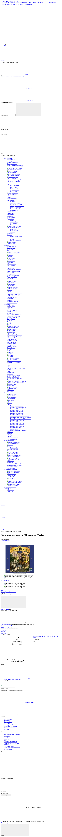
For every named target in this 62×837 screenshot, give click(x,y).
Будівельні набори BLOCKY (18, 430)
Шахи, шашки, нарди (16, 236)
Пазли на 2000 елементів (17, 423)
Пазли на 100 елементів (16, 408)
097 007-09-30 (29, 100)
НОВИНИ (3, 2)
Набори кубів (14, 448)
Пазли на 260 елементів (16, 411)
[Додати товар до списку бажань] (13, 602)
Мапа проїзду (4, 822)
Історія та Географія (15, 207)
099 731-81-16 (29, 88)
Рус (5, 45)
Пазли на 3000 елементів (17, 424)
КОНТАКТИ (53, 2)
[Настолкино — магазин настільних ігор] (8, 687)
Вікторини (13, 201)
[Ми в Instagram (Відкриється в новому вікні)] (37, 16)
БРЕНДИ (13, 2)
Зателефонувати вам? (6, 102)
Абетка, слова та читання (17, 206)
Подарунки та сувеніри (10, 469)
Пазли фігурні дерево (16, 427)
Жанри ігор (7, 245)
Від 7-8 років (13, 187)
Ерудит (12, 239)
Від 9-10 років (14, 188)
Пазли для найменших (16, 406)
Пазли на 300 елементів (16, 413)
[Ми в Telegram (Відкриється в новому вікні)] (13, 29)
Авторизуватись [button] (5, 624)
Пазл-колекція (14, 429)
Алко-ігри (13, 229)
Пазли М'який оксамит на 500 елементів (21, 417)
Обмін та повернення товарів (15, 4)
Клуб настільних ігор (10, 487)
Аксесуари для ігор (9, 440)
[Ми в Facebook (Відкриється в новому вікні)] (13, 16)
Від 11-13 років (14, 190)
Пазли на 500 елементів (16, 414)
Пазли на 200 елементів (16, 410)
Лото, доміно (14, 237)
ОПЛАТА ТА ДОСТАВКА (41, 2)
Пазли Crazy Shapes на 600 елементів (20, 419)
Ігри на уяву (13, 224)
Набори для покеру (15, 240)
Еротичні (12, 232)
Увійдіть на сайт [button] (5, 627)
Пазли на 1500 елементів (17, 421)
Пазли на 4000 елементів (17, 426)
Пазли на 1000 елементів (17, 420)
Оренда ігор (7, 488)
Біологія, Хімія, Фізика (16, 209)
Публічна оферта (28, 4)
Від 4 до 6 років (14, 185)
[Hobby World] (5, 580)
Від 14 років (13, 191)
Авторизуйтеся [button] (5, 609)
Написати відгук (5, 540)
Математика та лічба (16, 204)
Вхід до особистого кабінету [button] (12, 734)
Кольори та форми (15, 203)
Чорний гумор (14, 230)
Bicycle (12, 477)
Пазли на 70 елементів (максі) (18, 407)
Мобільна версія (29, 702)
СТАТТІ (8, 2)
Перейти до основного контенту (9, 1)
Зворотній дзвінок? (5, 795)
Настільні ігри (8, 158)
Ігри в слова (13, 220)
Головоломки (7, 393)
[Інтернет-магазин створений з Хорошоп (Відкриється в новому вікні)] (35, 715)
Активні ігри (14, 222)
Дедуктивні (13, 223)
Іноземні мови (14, 210)
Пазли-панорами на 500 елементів (19, 416)
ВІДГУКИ (19, 2)
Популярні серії (8, 304)
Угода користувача (9, 746)
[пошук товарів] (28, 109)
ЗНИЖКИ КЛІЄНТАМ (28, 2)
